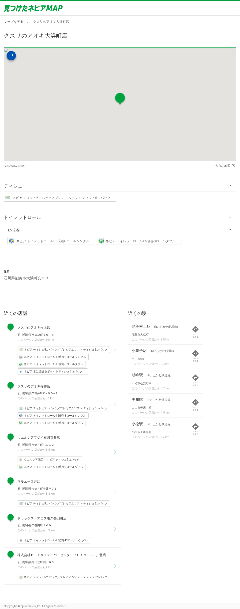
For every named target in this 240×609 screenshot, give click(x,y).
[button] (120, 186)
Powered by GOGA (14, 165)
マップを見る (13, 21)
